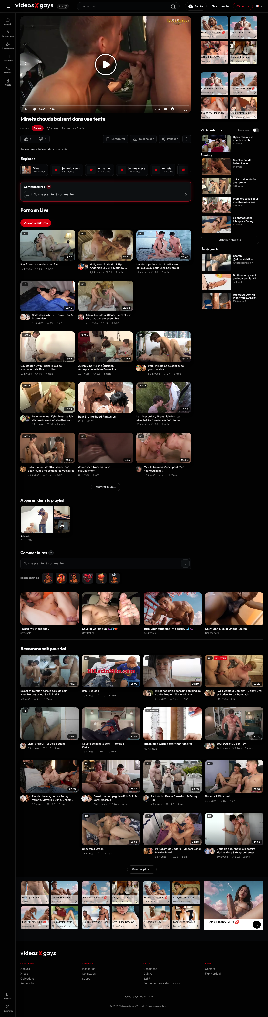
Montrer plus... (106, 486)
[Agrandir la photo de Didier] (23, 469)
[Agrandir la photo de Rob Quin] (85, 798)
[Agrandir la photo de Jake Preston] (151, 693)
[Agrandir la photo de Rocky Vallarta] (23, 798)
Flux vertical (213, 973)
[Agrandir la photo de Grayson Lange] (212, 851)
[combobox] (128, 6)
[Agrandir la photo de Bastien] (139, 469)
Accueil (25, 968)
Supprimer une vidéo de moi (161, 983)
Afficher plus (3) (230, 240)
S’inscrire (242, 6)
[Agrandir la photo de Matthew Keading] (85, 266)
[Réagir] (172, 109)
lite (62, 6)
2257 (146, 978)
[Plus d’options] (186, 139)
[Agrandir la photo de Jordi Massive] (89, 798)
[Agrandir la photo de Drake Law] (23, 317)
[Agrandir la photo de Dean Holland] (143, 368)
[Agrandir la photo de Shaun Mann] (28, 317)
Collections (27, 978)
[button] (28, 139)
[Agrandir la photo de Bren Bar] (212, 693)
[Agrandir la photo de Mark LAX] (212, 746)
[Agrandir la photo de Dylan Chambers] (139, 368)
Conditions (150, 968)
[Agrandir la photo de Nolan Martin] (151, 851)
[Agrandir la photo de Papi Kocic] (146, 798)
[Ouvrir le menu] (9, 6)
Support (87, 978)
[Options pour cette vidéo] (72, 268)
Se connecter (221, 6)
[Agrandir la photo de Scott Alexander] (28, 418)
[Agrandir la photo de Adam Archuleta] (81, 317)
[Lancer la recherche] (173, 6)
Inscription (88, 968)
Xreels (24, 973)
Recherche (27, 983)
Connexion (89, 973)
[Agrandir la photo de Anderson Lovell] (81, 266)
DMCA (147, 973)
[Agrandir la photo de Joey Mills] (208, 746)
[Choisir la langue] (259, 6)
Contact (210, 968)
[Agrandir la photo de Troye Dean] (146, 693)
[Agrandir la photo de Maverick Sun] (28, 798)
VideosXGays (126, 1006)
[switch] (256, 130)
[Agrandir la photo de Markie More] (208, 851)
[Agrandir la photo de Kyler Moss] (23, 418)
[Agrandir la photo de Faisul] (23, 746)
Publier (199, 6)
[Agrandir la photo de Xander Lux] (208, 693)
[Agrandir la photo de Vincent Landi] (146, 851)
